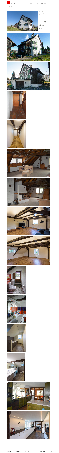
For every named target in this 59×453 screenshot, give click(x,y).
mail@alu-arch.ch (42, 451)
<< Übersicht (9, 6)
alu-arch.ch (50, 451)
